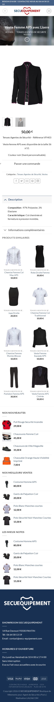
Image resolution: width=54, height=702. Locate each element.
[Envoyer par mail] (27, 180)
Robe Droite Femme (40, 272)
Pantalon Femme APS (14, 394)
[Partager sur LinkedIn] (37, 180)
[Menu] (5, 10)
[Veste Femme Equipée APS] (40, 336)
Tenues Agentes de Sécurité (31, 32)
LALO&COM (32, 698)
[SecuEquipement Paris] (27, 11)
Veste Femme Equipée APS (40, 354)
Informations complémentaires (26, 230)
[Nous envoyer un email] (48, 10)
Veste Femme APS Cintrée (40, 395)
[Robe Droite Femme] (40, 255)
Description (15, 199)
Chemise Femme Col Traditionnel (40, 314)
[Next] (47, 83)
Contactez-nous (18, 684)
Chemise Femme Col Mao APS (14, 273)
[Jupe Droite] (14, 296)
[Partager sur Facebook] (16, 180)
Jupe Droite (13, 313)
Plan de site (40, 687)
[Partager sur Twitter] (21, 180)
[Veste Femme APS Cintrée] (40, 377)
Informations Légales (20, 687)
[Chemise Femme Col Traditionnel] (40, 296)
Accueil (9, 32)
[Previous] (7, 83)
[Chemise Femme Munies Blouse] (14, 336)
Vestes (27, 34)
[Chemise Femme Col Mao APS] (14, 255)
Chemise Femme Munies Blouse (14, 354)
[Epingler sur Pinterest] (32, 180)
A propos (33, 684)
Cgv (42, 684)
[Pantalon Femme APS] (14, 377)
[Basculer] (5, 199)
